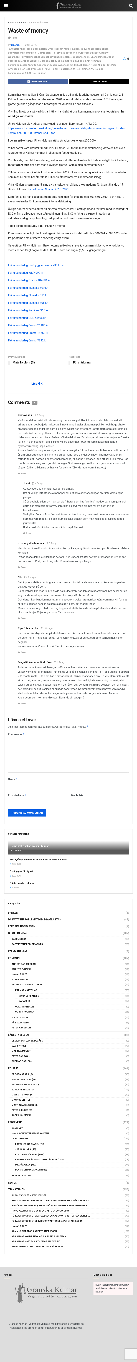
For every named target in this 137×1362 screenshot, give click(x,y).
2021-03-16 (31, 45)
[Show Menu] (6, 5)
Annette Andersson (38, 22)
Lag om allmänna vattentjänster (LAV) (39, 1159)
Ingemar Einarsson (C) (25, 1084)
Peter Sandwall (21, 1056)
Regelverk (15, 1122)
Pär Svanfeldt (20, 1022)
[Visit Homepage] (68, 5)
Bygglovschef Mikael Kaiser (63, 48)
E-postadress (17, 795)
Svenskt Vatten (21, 1175)
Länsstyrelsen (18, 1034)
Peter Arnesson (21, 1027)
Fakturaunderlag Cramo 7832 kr (27, 340)
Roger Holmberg (22, 1115)
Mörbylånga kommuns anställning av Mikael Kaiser (38, 859)
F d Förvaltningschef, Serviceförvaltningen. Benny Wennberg (49, 1205)
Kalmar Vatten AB (26, 990)
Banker (13, 912)
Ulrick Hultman (81, 69)
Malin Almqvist (21, 1051)
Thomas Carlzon (22, 1061)
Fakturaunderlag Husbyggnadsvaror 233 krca (36, 265)
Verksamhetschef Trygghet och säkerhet (37, 1246)
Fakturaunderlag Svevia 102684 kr (29, 280)
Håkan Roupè (19, 974)
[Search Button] (131, 5)
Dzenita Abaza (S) (22, 1074)
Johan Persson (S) (23, 1089)
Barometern (40, 48)
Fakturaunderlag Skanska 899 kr (28, 287)
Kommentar (16, 734)
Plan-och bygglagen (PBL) (35, 69)
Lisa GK (15, 45)
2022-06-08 (16, 864)
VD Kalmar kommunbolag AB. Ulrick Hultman (39, 1236)
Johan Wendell (30, 60)
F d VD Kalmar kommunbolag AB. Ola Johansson (41, 1211)
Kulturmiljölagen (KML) (29, 1154)
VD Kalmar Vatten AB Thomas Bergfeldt (36, 1241)
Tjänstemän (65, 69)
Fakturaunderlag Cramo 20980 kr (28, 325)
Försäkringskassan (21, 926)
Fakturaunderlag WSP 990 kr (25, 272)
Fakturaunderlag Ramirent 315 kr (28, 310)
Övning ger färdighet (21, 871)
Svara (23, 473)
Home (11, 22)
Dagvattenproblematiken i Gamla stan (29, 52)
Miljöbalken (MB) (25, 1165)
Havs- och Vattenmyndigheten (30, 1133)
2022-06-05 (16, 876)
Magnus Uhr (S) (21, 1100)
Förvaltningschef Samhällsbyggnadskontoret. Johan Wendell (55, 57)
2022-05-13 (16, 888)
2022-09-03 (17, 850)
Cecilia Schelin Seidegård (27, 1041)
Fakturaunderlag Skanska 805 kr (28, 303)
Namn (12, 779)
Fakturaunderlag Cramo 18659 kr (28, 333)
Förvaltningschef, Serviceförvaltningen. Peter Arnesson (47, 1221)
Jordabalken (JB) (50, 60)
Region (12, 1182)
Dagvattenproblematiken (94, 48)
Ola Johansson (24, 1007)
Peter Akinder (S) (100, 65)
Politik (54, 69)
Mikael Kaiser (82, 65)
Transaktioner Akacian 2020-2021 (48, 189)
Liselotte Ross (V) (22, 1094)
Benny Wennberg (22, 969)
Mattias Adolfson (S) (61, 65)
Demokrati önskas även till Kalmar (30, 846)
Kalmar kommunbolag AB (75, 60)
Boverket (17, 1128)
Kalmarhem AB (17, 951)
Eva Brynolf (19, 1046)
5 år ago (41, 415)
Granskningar (98, 57)
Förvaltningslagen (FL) (29, 1144)
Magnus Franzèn (29, 996)
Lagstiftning (20, 1138)
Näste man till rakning (22, 883)
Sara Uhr (24, 1001)
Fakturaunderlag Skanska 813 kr (28, 295)
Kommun (21, 22)
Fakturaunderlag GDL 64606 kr (27, 318)
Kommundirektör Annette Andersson (28, 65)
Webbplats (77, 795)
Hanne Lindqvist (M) (23, 1079)
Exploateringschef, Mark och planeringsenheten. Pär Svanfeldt (51, 1200)
